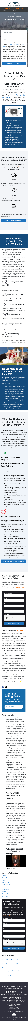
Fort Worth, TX (6, 882)
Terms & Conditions (14, 44)
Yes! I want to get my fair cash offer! (13, 561)
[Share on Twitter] (6, 687)
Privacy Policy (16, 988)
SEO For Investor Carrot (17, 1011)
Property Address (8, 593)
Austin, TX (4, 877)
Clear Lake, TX (5, 889)
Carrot (14, 1019)
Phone (5, 603)
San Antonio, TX (6, 884)
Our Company (16, 10)
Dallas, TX (4, 887)
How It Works (19, 986)
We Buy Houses (7, 10)
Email (5, 609)
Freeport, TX (5, 893)
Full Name (6, 598)
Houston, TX (5, 875)
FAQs (25, 986)
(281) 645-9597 (17, 8)
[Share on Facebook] (3, 687)
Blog (21, 988)
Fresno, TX (4, 891)
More (22, 10)
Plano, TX (4, 880)
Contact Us (12, 986)
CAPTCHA (6, 614)
